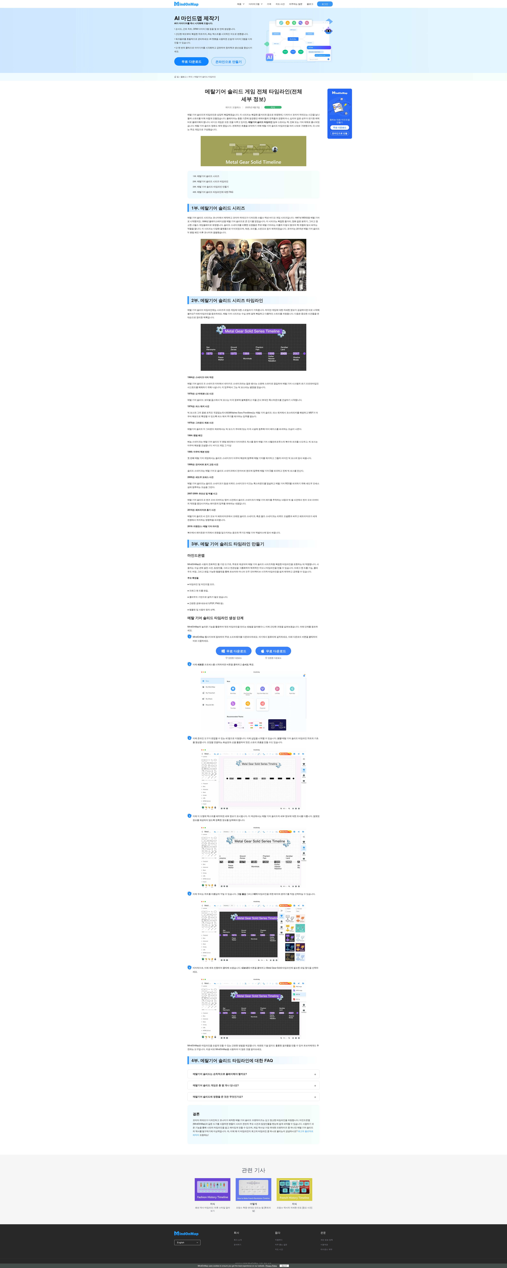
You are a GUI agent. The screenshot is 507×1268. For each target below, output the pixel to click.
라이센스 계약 (326, 1249)
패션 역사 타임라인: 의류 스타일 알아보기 (212, 1209)
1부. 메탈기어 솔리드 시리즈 (206, 176)
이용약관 (324, 1244)
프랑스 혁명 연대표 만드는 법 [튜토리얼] (253, 1209)
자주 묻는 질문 (281, 1244)
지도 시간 (280, 3)
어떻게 (253, 1203)
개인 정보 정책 (327, 1239)
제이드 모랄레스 (233, 107)
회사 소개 (238, 1239)
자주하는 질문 (295, 3)
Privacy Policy (271, 1265)
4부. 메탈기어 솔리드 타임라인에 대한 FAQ (213, 191)
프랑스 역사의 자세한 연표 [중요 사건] (294, 1207)
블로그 (310, 3)
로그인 (325, 3)
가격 (269, 3)
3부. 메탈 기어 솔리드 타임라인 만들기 (211, 186)
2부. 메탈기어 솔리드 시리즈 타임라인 (210, 181)
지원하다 (278, 1239)
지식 (190, 76)
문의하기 (237, 1244)
